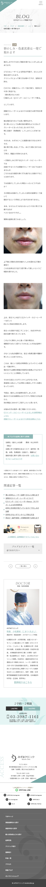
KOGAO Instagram (36, 795)
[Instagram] (23, 528)
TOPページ (9, 816)
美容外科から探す (11, 828)
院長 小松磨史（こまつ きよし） (22, 631)
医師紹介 (8, 852)
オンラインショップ (12, 876)
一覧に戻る (23, 566)
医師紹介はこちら (23, 682)
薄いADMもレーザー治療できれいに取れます (22, 495)
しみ (29, 26)
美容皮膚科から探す (12, 822)
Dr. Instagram (13, 799)
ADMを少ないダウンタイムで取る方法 (19, 514)
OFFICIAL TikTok (36, 804)
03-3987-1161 (24, 716)
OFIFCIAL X (36, 799)
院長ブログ (9, 870)
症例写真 (8, 840)
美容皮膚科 (21, 26)
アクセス (8, 864)
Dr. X (13, 804)
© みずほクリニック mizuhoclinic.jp (23, 883)
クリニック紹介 (10, 846)
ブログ (12, 26)
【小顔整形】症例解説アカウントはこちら (23, 537)
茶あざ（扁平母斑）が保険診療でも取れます (22, 518)
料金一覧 (8, 858)
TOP (5, 26)
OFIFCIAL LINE (25, 790)
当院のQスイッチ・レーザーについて (19, 498)
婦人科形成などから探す (13, 834)
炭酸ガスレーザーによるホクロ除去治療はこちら (22, 419)
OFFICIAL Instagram (13, 795)
